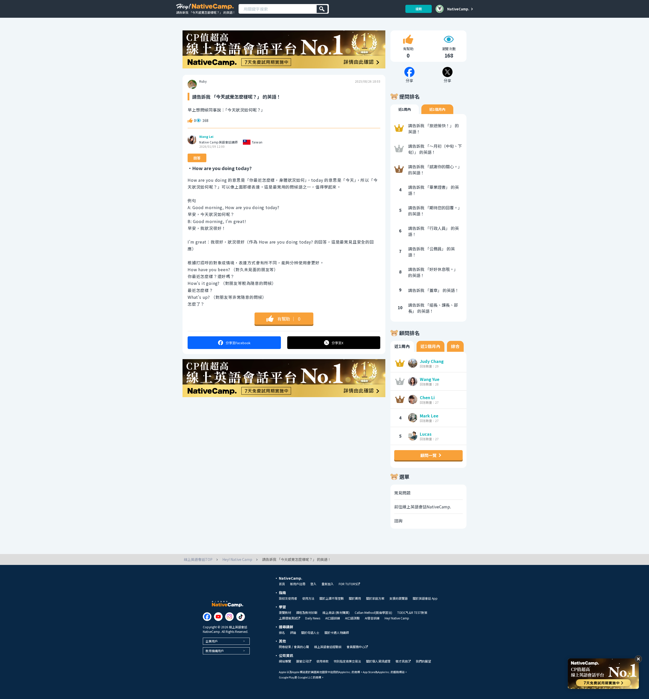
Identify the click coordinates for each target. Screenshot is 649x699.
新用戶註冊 (297, 583)
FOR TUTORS (348, 584)
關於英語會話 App (425, 598)
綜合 (455, 346)
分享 (238, 342)
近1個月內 (437, 109)
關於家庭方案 (375, 598)
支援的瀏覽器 (398, 598)
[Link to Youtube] (218, 616)
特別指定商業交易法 (347, 661)
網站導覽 (285, 661)
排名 (282, 632)
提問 (419, 9)
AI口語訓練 (332, 618)
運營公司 (302, 661)
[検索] (322, 9)
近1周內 (404, 109)
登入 (313, 583)
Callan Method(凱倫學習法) (373, 612)
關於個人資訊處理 (378, 661)
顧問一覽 (428, 455)
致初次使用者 (288, 598)
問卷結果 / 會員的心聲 (294, 646)
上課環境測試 (288, 618)
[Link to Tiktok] (240, 616)
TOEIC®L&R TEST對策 (412, 612)
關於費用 (355, 598)
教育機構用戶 (215, 651)
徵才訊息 (401, 661)
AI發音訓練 (372, 618)
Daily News (312, 618)
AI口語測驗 (352, 618)
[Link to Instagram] (229, 616)
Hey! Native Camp (397, 618)
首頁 (282, 583)
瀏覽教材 (285, 612)
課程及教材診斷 (306, 612)
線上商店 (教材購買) (336, 612)
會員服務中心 (356, 647)
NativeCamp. (458, 9)
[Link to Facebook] (207, 616)
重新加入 (327, 583)
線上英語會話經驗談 (327, 646)
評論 (293, 632)
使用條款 (322, 661)
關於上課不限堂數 (331, 598)
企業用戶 (212, 641)
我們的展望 (423, 661)
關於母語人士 (310, 632)
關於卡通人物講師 (336, 632)
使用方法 (308, 598)
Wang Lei (206, 136)
